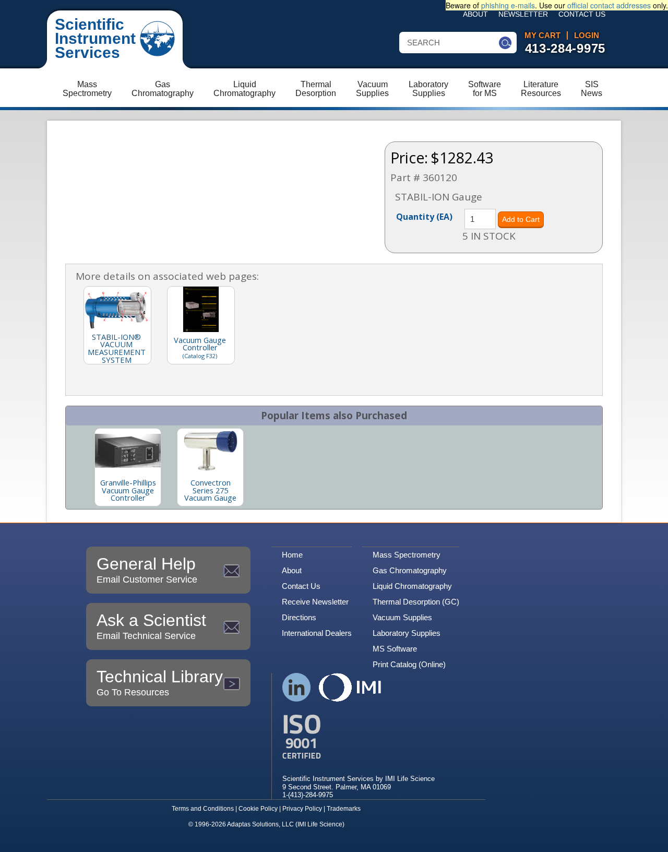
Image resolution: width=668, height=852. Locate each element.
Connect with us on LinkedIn (296, 687)
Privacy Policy (302, 808)
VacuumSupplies (372, 89)
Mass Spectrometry (406, 554)
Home (292, 554)
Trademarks (344, 808)
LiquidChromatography (244, 89)
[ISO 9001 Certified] (358, 737)
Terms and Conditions (203, 808)
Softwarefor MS (484, 89)
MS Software (395, 648)
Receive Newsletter (315, 601)
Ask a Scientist (151, 626)
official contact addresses (609, 5)
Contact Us (581, 14)
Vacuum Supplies (402, 617)
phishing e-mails (508, 5)
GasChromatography (163, 89)
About (475, 14)
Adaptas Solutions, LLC (260, 824)
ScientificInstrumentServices (95, 38)
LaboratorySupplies (428, 89)
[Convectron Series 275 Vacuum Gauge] (210, 450)
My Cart (542, 35)
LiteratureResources (541, 89)
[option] (127, 467)
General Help (147, 569)
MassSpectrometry (87, 89)
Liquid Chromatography (412, 586)
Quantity (424, 216)
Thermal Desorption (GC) (416, 601)
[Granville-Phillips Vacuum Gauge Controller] (128, 450)
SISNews (591, 89)
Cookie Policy (258, 808)
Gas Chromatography (410, 570)
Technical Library (160, 682)
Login (586, 35)
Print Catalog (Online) (409, 664)
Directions (299, 617)
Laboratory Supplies (406, 633)
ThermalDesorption (315, 89)
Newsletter (523, 14)
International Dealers (317, 633)
